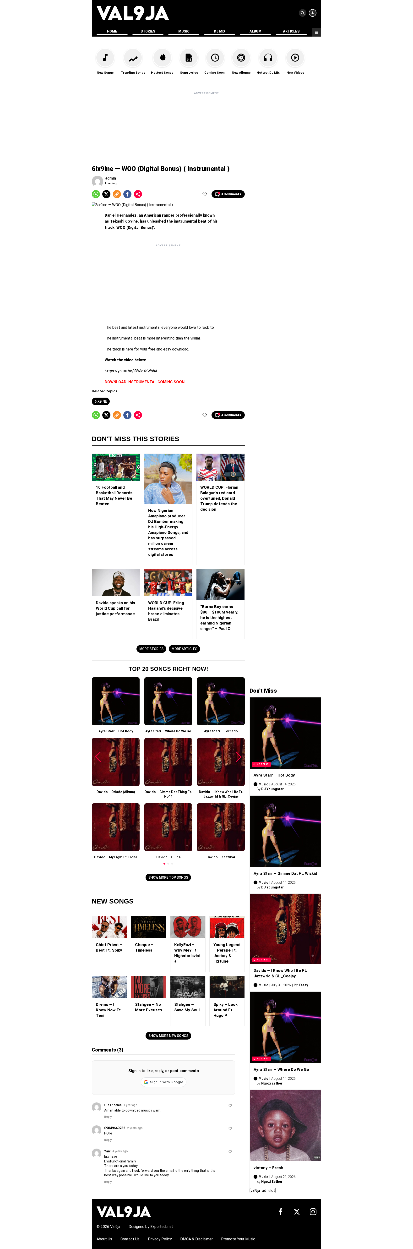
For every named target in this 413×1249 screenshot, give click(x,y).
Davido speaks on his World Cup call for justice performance (115, 608)
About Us (104, 1239)
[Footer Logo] (124, 1211)
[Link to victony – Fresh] (285, 1125)
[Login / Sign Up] (312, 13)
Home (112, 31)
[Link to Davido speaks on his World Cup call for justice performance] (116, 582)
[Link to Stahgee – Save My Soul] (187, 987)
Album (255, 31)
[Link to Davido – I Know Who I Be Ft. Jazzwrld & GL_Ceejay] (285, 929)
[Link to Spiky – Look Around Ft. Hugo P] (227, 987)
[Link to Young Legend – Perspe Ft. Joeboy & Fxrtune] (227, 927)
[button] (164, 864)
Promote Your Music (238, 1239)
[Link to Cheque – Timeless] (148, 927)
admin (110, 178)
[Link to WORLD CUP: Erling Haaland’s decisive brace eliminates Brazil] (168, 582)
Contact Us (130, 1239)
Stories (148, 31)
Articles (291, 31)
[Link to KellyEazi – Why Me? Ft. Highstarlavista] (187, 927)
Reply (108, 1116)
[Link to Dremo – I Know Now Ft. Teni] (109, 987)
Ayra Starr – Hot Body (274, 775)
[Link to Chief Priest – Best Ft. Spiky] (109, 927)
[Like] (204, 194)
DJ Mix (219, 31)
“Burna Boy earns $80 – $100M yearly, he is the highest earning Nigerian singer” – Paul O (219, 617)
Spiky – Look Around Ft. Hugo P (225, 1010)
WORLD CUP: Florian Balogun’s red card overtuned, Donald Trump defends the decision (219, 498)
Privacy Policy (160, 1239)
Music (184, 31)
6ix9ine (101, 401)
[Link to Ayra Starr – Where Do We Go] (285, 1027)
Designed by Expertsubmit (151, 1226)
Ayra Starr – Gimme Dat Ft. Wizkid (285, 873)
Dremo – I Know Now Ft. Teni (109, 1010)
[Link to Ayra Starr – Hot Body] (285, 733)
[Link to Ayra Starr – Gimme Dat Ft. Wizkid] (285, 831)
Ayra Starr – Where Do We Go (281, 1069)
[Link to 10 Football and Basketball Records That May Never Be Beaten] (116, 467)
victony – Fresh (268, 1167)
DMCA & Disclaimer (196, 1239)
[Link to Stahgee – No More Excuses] (148, 987)
